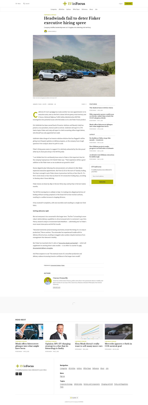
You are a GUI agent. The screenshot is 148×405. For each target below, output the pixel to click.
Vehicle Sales (78, 384)
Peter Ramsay (93, 110)
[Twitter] (17, 373)
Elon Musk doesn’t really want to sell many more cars (88, 345)
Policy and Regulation (121, 384)
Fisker (53, 112)
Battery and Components (92, 384)
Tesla (61, 387)
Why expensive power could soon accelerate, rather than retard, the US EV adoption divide (102, 116)
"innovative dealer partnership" (68, 243)
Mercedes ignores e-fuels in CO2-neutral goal (118, 345)
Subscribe (128, 3)
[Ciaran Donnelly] (45, 31)
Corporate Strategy (50, 14)
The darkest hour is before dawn (101, 108)
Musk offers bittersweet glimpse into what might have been (27, 346)
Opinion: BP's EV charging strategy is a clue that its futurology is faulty (57, 346)
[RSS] (20, 373)
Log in (120, 3)
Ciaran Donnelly (52, 31)
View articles (56, 287)
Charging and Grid (107, 384)
